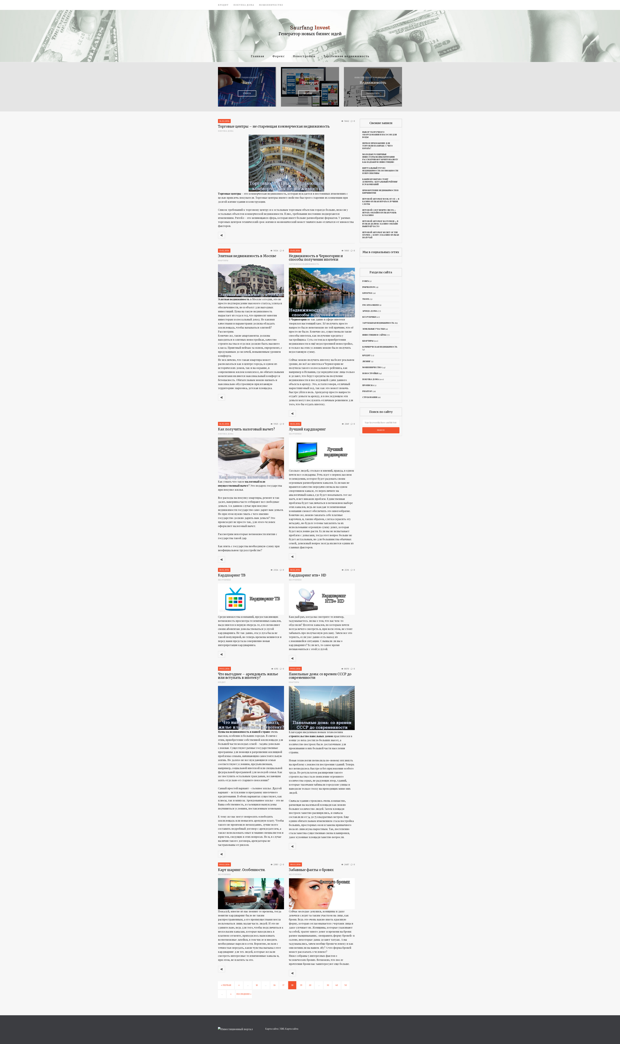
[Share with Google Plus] (242, 235)
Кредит (223, 5)
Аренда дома (369, 311)
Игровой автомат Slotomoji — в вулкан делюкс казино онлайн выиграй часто (380, 224)
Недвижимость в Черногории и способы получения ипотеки (316, 257)
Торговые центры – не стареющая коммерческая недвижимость (274, 126)
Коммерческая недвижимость (379, 346)
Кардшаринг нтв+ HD (307, 575)
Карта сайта (271, 1028)
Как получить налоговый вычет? (246, 429)
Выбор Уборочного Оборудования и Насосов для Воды (379, 134)
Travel (366, 299)
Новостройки (304, 56)
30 (328, 985)
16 (274, 985)
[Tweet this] (235, 235)
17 (283, 985)
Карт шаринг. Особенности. (241, 870)
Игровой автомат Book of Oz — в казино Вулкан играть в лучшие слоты (380, 201)
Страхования (369, 397)
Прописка (368, 385)
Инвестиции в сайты (374, 335)
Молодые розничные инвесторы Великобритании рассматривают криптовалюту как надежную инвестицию (380, 158)
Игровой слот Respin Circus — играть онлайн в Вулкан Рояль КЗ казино (379, 212)
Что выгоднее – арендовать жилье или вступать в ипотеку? (248, 676)
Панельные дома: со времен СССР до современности (320, 676)
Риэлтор (367, 391)
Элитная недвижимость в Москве (247, 256)
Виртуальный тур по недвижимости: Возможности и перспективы (380, 170)
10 (257, 985)
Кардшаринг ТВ (231, 575)
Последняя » (243, 994)
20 (310, 985)
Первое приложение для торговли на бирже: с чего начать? (377, 146)
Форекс (278, 56)
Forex (365, 281)
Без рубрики (295, 434)
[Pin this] (249, 235)
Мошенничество (271, 5)
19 (301, 985)
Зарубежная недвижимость (346, 56)
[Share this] (228, 235)
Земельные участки (373, 329)
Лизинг (366, 361)
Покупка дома (243, 5)
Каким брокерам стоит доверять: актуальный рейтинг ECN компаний (380, 182)
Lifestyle (367, 293)
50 (345, 985)
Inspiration (368, 287)
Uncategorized (370, 305)
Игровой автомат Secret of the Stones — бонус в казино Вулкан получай (380, 235)
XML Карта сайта (289, 1028)
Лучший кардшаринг (307, 429)
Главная (257, 56)
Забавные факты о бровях (311, 870)
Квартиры (223, 261)
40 (336, 985)
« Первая (226, 985)
